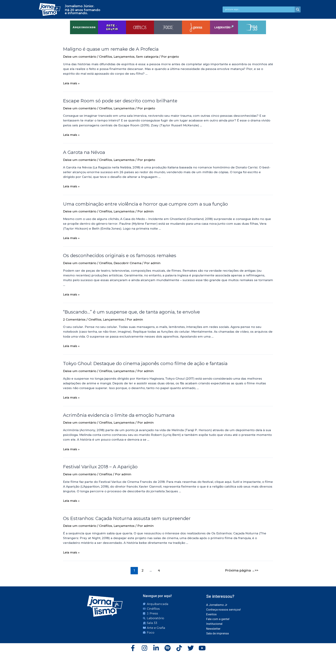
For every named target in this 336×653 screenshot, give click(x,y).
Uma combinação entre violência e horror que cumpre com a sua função (145, 204)
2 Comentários (74, 319)
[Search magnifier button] (298, 9)
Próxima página (240, 570)
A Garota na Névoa (84, 152)
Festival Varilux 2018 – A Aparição (100, 467)
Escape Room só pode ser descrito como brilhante (120, 101)
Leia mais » (71, 83)
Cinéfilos (105, 56)
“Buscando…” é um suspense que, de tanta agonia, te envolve (131, 312)
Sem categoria (147, 56)
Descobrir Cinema (127, 263)
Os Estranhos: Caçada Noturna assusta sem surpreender (127, 518)
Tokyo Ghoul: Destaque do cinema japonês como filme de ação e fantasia (145, 363)
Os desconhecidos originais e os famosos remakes (119, 255)
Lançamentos (124, 56)
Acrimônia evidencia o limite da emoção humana (118, 415)
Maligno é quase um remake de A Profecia (111, 49)
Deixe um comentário (79, 56)
